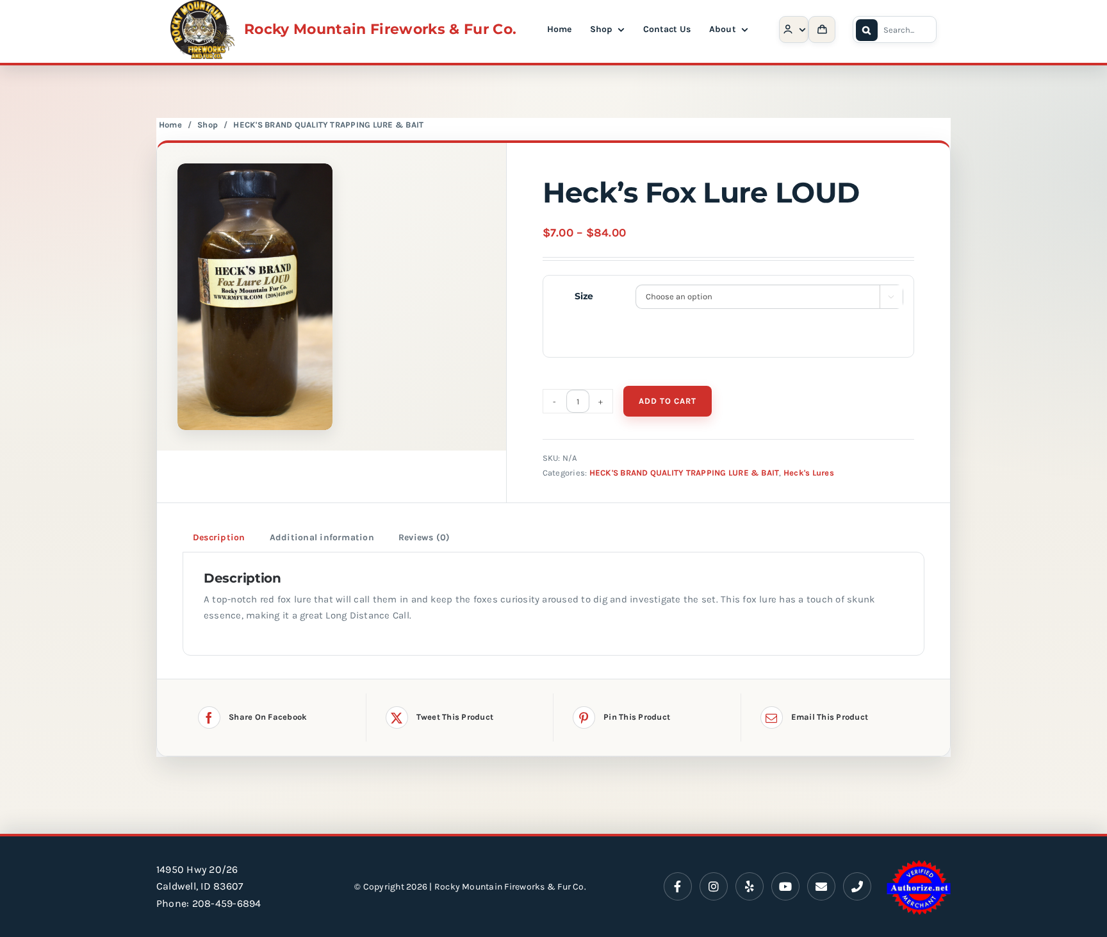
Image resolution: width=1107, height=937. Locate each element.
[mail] (821, 886)
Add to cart (667, 401)
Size (584, 296)
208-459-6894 (226, 903)
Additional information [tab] (322, 537)
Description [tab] (219, 537)
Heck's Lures (808, 472)
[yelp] (749, 886)
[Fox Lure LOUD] (331, 296)
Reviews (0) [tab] (424, 537)
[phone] (857, 886)
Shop (207, 124)
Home (170, 124)
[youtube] (785, 886)
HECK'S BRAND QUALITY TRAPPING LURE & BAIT (328, 124)
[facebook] (678, 886)
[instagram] (714, 886)
